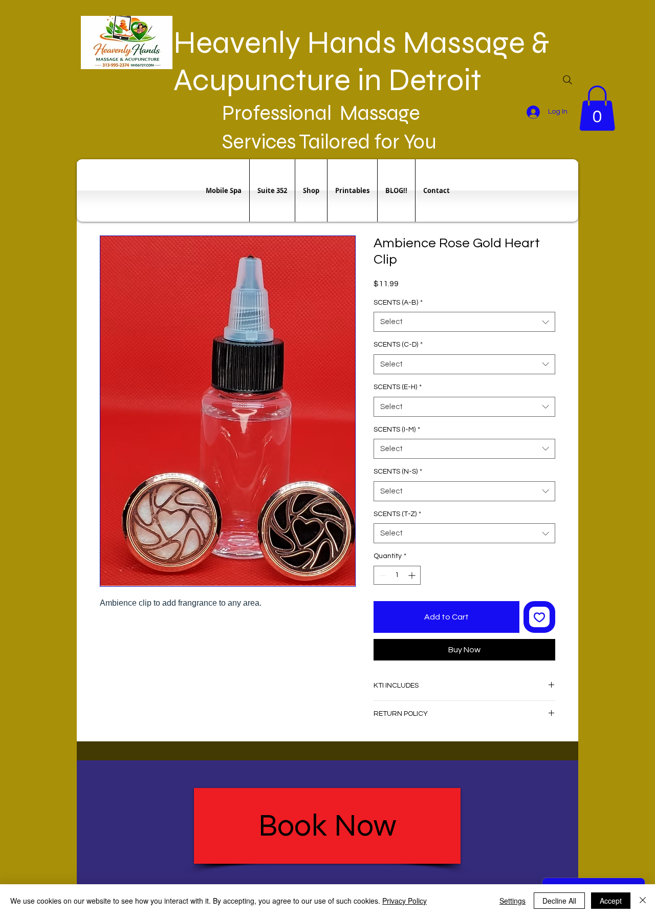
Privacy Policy (404, 900)
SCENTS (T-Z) (397, 514)
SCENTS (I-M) (397, 429)
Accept (611, 900)
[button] (597, 108)
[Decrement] (381, 575)
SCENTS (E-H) (398, 387)
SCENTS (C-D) (398, 344)
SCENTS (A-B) (398, 302)
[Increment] (412, 575)
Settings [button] (512, 900)
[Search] (567, 80)
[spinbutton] (397, 575)
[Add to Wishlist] (539, 617)
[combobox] (464, 322)
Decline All (559, 900)
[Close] (643, 900)
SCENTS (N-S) (398, 471)
